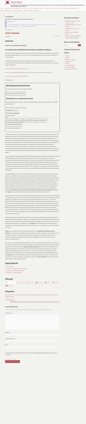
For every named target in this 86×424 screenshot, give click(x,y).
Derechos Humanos (26, 294)
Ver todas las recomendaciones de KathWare (16, 76)
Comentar (57, 36)
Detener (27, 120)
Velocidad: (9, 110)
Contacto (36, 10)
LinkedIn (67, 63)
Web (6, 344)
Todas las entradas (28, 10)
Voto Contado (12, 33)
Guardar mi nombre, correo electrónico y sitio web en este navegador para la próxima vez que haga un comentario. (31, 354)
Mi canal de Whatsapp (70, 65)
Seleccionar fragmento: (13, 113)
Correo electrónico (10, 338)
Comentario (8, 313)
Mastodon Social (69, 61)
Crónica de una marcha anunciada (15, 270)
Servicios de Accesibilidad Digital (71, 8)
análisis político (9, 294)
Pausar (19, 120)
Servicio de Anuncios (5, 10)
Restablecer (30, 19)
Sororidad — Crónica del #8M (13, 272)
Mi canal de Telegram (70, 67)
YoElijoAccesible (9, 297)
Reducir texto (24, 19)
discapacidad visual (36, 294)
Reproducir (11, 120)
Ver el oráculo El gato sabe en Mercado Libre (16, 68)
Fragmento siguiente (14, 124)
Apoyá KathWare (58, 8)
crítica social (17, 294)
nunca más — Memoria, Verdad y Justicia (16, 268)
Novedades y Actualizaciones (21, 8)
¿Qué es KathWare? (9, 8)
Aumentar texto (16, 19)
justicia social (53, 294)
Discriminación (46, 294)
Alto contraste (8, 19)
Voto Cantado (9, 266)
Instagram (67, 55)
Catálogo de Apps (49, 8)
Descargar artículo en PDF (15, 93)
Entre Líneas (9, 29)
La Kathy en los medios (17, 10)
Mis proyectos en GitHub (70, 69)
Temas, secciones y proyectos (36, 8)
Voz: (7, 107)
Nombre (7, 332)
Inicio (2, 8)
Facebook (67, 57)
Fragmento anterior (39, 120)
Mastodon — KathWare (70, 59)
